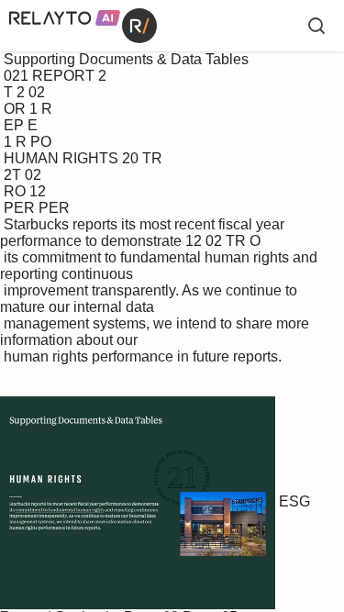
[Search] (316, 25)
